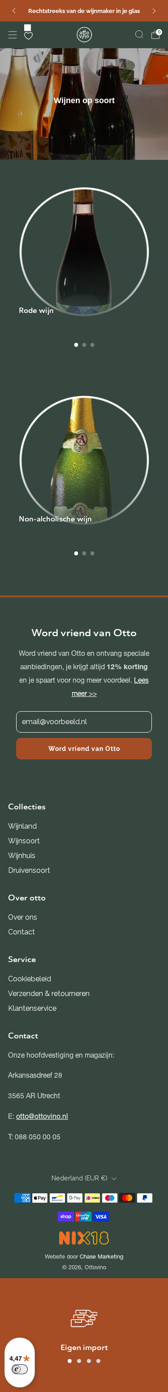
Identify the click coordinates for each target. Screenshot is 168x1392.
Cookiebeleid (29, 979)
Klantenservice (32, 1008)
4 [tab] (98, 1361)
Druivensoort (29, 870)
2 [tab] (79, 1361)
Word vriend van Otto (84, 748)
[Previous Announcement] (14, 11)
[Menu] (12, 34)
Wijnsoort (24, 841)
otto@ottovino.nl (42, 1116)
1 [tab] (70, 1361)
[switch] (20, 1369)
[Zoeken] (139, 34)
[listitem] (84, 10)
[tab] (76, 345)
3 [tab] (89, 1361)
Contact (21, 932)
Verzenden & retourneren (49, 993)
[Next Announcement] (154, 11)
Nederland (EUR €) (80, 1178)
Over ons (22, 917)
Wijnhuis (21, 855)
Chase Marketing (101, 1256)
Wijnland (22, 826)
